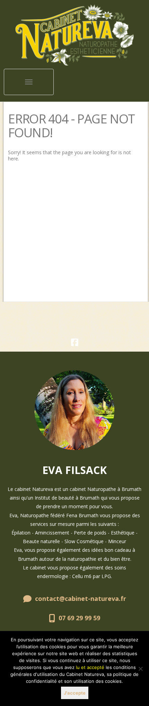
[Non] (140, 668)
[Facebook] (74, 343)
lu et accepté (90, 667)
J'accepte (75, 693)
